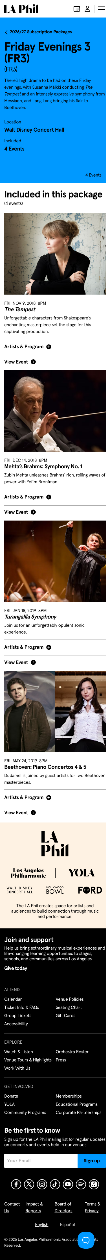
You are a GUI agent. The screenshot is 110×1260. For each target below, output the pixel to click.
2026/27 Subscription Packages (41, 32)
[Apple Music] (92, 1186)
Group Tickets (17, 1012)
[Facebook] (14, 1186)
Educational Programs (74, 1100)
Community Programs (25, 1109)
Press (59, 1056)
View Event (16, 368)
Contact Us (12, 1209)
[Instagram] (40, 1186)
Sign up (88, 1162)
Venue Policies (68, 995)
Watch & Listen (18, 1048)
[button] (101, 9)
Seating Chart (67, 1004)
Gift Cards (63, 1012)
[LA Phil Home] (21, 8)
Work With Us (17, 1064)
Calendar (13, 995)
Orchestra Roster (70, 1048)
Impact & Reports (34, 1209)
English (39, 1226)
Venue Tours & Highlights (28, 1056)
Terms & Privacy (89, 1209)
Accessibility (16, 1020)
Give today (15, 964)
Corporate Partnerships (76, 1109)
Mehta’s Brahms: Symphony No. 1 (43, 470)
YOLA (9, 1100)
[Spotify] (79, 1186)
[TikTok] (53, 1186)
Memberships (67, 1092)
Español (65, 1226)
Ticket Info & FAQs (21, 1004)
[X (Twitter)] (27, 1186)
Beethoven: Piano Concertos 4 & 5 (45, 763)
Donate (11, 1092)
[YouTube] (66, 1186)
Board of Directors (62, 1209)
